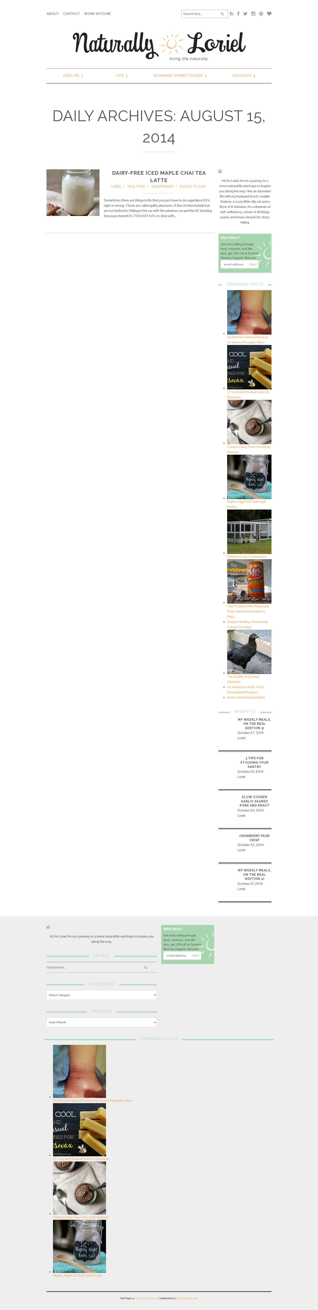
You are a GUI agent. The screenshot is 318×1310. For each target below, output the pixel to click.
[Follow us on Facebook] (238, 14)
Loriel (116, 186)
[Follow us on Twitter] (245, 14)
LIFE (120, 76)
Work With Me (97, 14)
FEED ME (71, 76)
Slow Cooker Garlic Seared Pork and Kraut (255, 801)
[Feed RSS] (231, 14)
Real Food (136, 186)
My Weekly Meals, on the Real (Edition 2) (254, 874)
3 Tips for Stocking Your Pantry (254, 762)
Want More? (230, 238)
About (53, 14)
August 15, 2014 (193, 186)
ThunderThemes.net (147, 1298)
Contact (71, 14)
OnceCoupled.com (187, 1298)
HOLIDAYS (242, 76)
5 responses (162, 186)
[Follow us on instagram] (253, 14)
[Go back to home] (159, 46)
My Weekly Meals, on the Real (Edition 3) (254, 724)
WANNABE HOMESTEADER (178, 76)
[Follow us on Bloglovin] (268, 14)
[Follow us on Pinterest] (261, 14)
